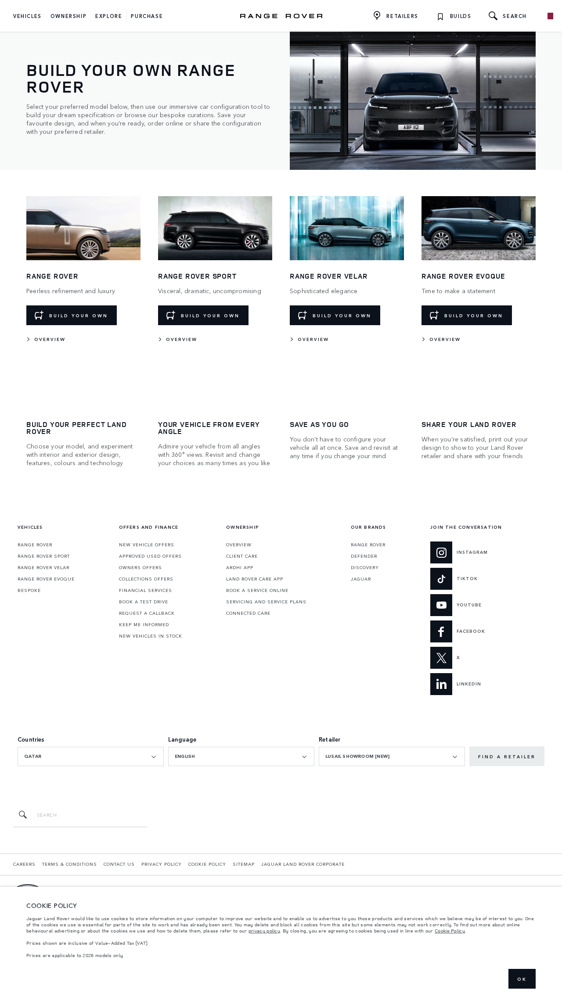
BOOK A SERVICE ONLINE (257, 590)
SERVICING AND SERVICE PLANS (266, 602)
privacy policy (264, 931)
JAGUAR (361, 579)
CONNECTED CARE (248, 613)
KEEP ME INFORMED (144, 624)
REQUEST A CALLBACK (147, 613)
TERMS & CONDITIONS (69, 864)
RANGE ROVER (35, 544)
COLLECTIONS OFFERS (146, 579)
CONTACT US (119, 864)
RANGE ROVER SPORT (44, 556)
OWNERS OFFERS (140, 567)
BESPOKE (29, 590)
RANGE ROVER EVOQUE (46, 579)
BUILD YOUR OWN (78, 315)
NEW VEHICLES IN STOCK (150, 636)
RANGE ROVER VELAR (43, 567)
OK (522, 979)
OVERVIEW (239, 544)
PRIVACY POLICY (161, 864)
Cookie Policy (450, 931)
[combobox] (91, 756)
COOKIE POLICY (207, 864)
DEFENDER (364, 556)
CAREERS (24, 864)
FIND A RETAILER (507, 756)
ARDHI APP (239, 567)
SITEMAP (244, 864)
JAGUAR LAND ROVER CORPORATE (303, 864)
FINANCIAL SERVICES (145, 590)
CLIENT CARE (242, 556)
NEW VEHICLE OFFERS (146, 544)
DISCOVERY (365, 567)
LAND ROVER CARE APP (254, 579)
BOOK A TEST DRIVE (143, 602)
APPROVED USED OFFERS (150, 556)
